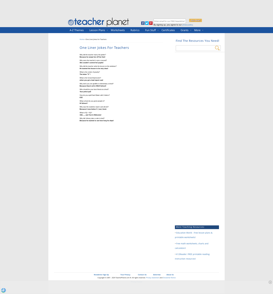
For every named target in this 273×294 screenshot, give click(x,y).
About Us (170, 275)
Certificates (168, 30)
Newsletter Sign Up (101, 275)
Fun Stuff (150, 30)
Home (82, 39)
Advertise (157, 275)
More (197, 30)
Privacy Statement (152, 278)
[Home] (99, 26)
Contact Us (142, 275)
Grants (185, 30)
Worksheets (118, 30)
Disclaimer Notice (169, 278)
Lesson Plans (97, 30)
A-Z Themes (77, 30)
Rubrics (135, 30)
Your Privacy (125, 275)
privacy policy (187, 25)
